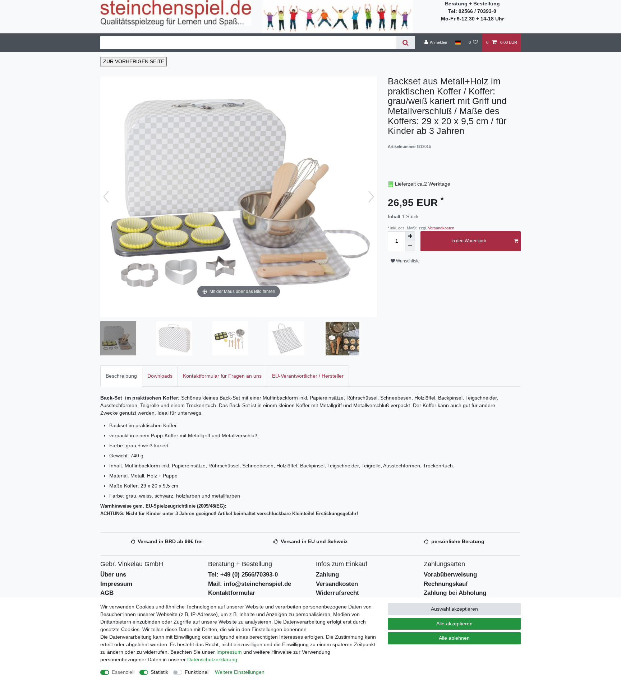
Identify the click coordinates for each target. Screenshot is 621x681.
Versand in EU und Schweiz (314, 541)
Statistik (159, 672)
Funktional (196, 672)
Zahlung (327, 574)
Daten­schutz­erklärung (212, 659)
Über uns (113, 574)
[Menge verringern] (410, 246)
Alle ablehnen (454, 638)
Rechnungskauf (446, 583)
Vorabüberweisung (450, 574)
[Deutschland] (457, 42)
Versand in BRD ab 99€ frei (170, 541)
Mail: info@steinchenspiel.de (249, 583)
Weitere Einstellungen (239, 672)
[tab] (121, 376)
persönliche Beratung (457, 541)
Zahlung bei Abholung (455, 592)
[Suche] (405, 42)
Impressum (116, 583)
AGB (107, 592)
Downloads (159, 376)
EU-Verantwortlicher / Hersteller (308, 376)
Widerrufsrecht (337, 592)
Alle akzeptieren (454, 623)
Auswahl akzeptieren (454, 609)
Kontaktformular (231, 592)
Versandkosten (440, 228)
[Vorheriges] (106, 197)
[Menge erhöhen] (410, 236)
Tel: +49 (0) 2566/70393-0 (243, 574)
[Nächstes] (371, 197)
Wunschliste (407, 260)
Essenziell (123, 672)
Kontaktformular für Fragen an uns (222, 376)
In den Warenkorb (468, 240)
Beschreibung (121, 376)
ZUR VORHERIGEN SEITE (133, 61)
